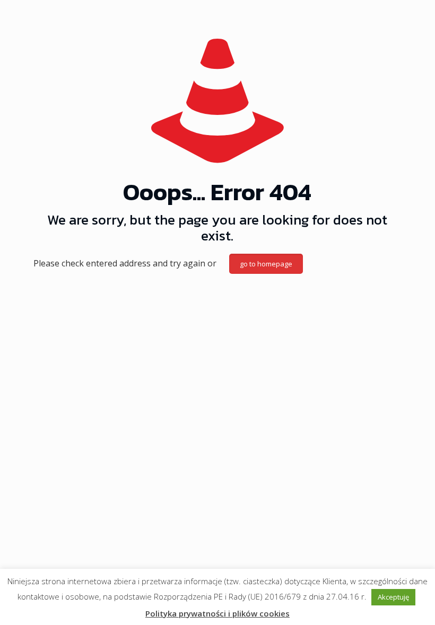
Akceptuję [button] (393, 597)
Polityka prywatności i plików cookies (217, 614)
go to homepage (266, 264)
